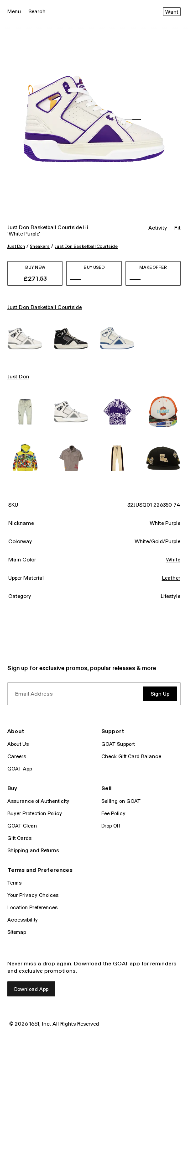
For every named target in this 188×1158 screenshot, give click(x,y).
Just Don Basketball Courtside (86, 246)
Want (171, 12)
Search (37, 11)
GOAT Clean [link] (22, 825)
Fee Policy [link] (113, 813)
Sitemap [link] (16, 932)
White (173, 560)
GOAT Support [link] (118, 744)
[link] (24, 338)
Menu (14, 11)
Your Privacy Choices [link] (32, 895)
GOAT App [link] (19, 768)
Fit (177, 228)
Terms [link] (14, 883)
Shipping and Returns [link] (33, 850)
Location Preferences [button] (32, 907)
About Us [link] (18, 744)
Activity (157, 228)
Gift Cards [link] (19, 838)
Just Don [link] (18, 377)
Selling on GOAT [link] (121, 801)
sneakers (40, 246)
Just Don (16, 246)
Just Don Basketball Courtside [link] (44, 307)
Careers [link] (16, 756)
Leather (171, 578)
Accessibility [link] (22, 919)
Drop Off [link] (110, 825)
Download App (31, 989)
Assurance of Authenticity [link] (38, 801)
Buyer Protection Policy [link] (34, 813)
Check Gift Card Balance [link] (131, 756)
